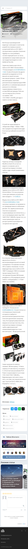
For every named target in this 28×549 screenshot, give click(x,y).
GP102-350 (15, 422)
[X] (23, 408)
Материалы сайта (5, 538)
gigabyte (7, 422)
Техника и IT (9, 8)
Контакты (3, 542)
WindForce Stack (9, 425)
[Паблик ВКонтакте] (4, 437)
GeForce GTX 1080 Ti (18, 419)
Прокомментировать (17, 34)
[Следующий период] (25, 477)
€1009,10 (17, 196)
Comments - (21, 523)
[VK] (15, 408)
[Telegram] (12, 408)
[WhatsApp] (19, 408)
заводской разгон (9, 428)
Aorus (6, 416)
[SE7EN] (2, 531)
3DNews (12, 402)
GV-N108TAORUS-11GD (12, 202)
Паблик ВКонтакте (12, 437)
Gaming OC (7, 419)
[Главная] (3, 8)
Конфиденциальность (6, 535)
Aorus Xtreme (15, 416)
